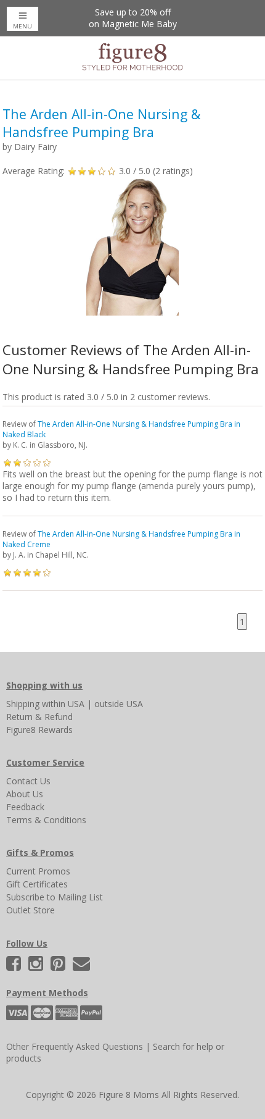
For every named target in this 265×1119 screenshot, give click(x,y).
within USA (63, 704)
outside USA (118, 704)
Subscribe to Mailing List (54, 897)
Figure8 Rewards (39, 730)
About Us (24, 794)
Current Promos (38, 871)
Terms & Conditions (46, 820)
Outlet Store (30, 910)
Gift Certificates (37, 884)
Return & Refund (39, 717)
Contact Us (28, 781)
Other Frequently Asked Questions (74, 1046)
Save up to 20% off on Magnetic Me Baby (133, 18)
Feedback (25, 807)
